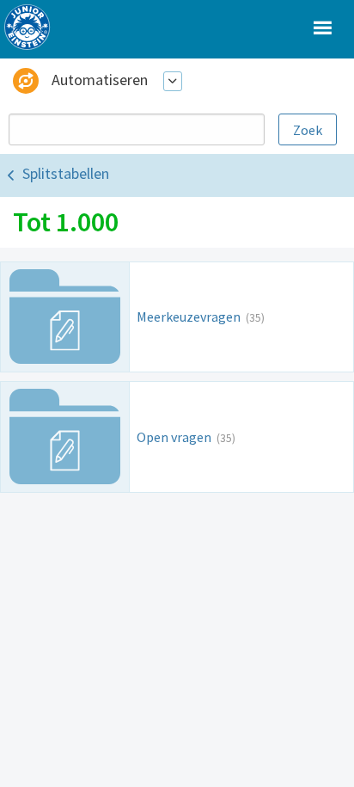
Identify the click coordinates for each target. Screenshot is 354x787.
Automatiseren (100, 79)
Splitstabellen (65, 173)
